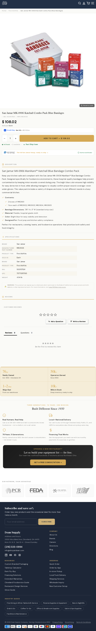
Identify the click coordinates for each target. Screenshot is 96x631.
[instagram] (19, 555)
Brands (52, 538)
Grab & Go (11, 608)
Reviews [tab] (8, 333)
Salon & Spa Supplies (73, 608)
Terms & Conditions (83, 622)
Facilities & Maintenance (16, 614)
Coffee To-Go (26, 608)
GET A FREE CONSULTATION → (48, 462)
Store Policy (69, 622)
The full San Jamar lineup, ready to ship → (32, 153)
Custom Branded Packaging (16, 564)
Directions (54, 546)
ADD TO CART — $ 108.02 (57, 138)
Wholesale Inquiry (57, 582)
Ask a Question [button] (57, 321)
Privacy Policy (57, 622)
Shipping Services (57, 579)
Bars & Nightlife (78, 603)
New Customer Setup (59, 586)
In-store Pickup (56, 571)
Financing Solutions (13, 575)
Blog (51, 549)
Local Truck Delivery (58, 575)
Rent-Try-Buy (10, 571)
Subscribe (47, 522)
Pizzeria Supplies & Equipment (55, 603)
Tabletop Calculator (13, 568)
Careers (53, 542)
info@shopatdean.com (14, 550)
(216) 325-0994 (13, 547)
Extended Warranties (13, 579)
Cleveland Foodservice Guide (17, 582)
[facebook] (15, 555)
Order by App (55, 568)
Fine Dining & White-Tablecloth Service (22, 603)
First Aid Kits (13, 11)
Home (4, 11)
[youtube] (10, 555)
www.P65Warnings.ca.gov (57, 287)
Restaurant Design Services (16, 586)
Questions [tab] (25, 333)
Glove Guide (10, 590)
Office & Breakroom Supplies (48, 608)
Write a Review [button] (79, 321)
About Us (53, 535)
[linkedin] (6, 555)
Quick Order (55, 564)
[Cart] (88, 3)
